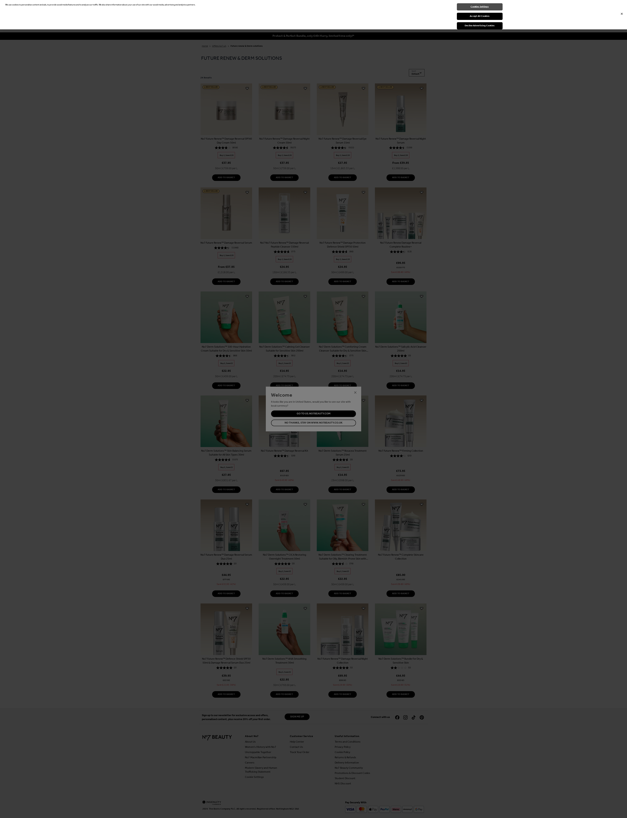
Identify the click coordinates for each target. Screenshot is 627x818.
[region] (313, 14)
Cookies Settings (480, 7)
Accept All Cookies (480, 16)
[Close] (621, 13)
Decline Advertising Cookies (480, 26)
